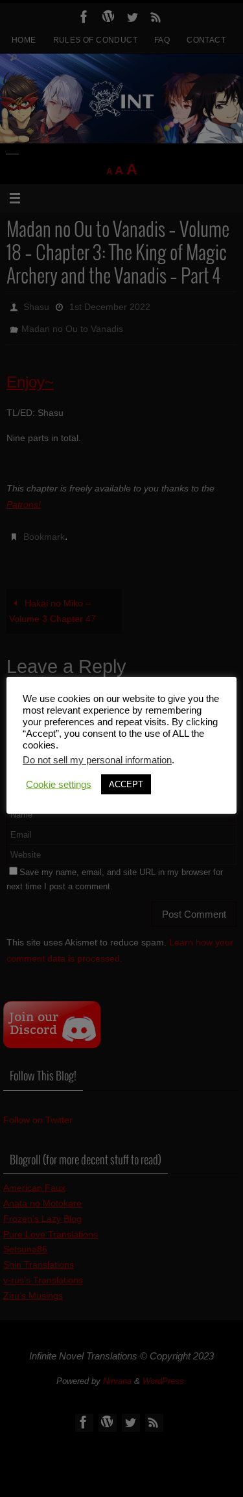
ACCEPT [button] (126, 784)
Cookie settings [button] (58, 784)
